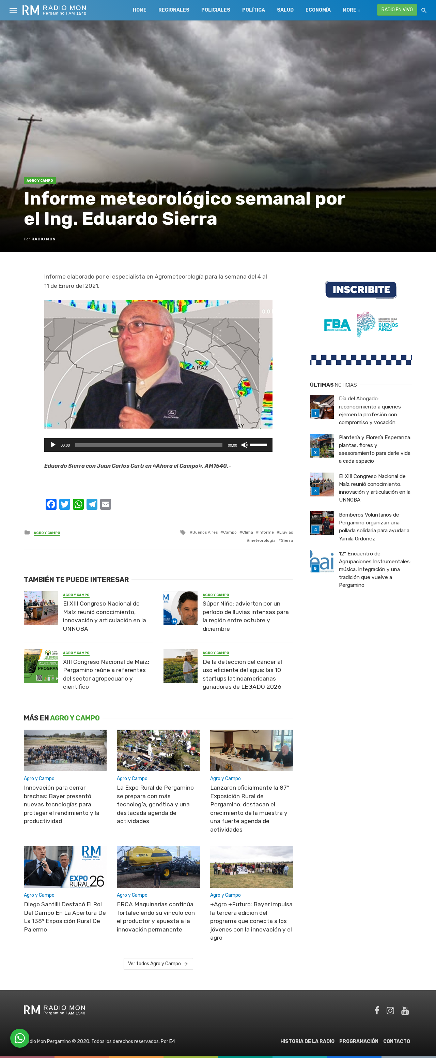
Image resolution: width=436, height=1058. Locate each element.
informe (266, 532)
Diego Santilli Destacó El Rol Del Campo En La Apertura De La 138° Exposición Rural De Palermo (65, 917)
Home (139, 10)
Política (253, 10)
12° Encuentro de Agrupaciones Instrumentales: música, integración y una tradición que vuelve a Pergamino (375, 569)
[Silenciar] (244, 445)
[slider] (259, 444)
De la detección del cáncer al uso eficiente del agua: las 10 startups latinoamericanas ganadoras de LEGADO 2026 (242, 674)
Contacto (396, 1041)
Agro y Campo (40, 181)
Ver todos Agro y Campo (154, 964)
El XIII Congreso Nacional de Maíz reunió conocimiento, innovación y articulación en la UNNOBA (104, 616)
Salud (285, 10)
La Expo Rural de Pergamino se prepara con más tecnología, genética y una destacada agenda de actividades (155, 804)
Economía (318, 10)
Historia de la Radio (307, 1041)
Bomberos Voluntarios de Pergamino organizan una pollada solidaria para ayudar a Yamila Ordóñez (374, 526)
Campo (230, 532)
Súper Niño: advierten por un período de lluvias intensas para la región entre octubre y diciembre (246, 616)
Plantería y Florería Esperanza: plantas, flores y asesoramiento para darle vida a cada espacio (375, 449)
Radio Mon (43, 239)
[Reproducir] (53, 445)
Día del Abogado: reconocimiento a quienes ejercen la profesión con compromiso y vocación (370, 410)
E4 (172, 1041)
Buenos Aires (205, 532)
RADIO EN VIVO (397, 10)
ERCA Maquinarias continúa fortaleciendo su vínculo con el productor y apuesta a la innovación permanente (156, 917)
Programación (358, 1041)
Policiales (215, 10)
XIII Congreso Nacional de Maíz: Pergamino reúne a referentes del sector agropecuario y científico (106, 674)
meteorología (262, 540)
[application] (158, 445)
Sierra (287, 540)
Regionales (173, 10)
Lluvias (286, 532)
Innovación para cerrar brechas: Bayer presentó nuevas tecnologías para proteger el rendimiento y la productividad (61, 804)
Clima (247, 532)
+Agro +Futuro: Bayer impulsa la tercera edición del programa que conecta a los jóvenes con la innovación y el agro (251, 921)
